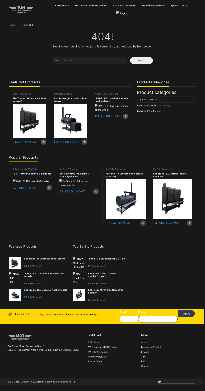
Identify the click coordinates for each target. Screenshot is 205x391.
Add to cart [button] (43, 142)
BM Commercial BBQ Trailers (90, 5)
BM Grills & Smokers (124, 5)
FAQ (143, 361)
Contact (145, 366)
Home (12, 25)
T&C (143, 356)
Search (141, 60)
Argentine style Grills (153, 5)
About (144, 342)
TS (73, 381)
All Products (62, 5)
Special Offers (179, 5)
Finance (145, 352)
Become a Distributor (152, 347)
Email (123, 312)
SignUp (186, 313)
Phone (141, 312)
